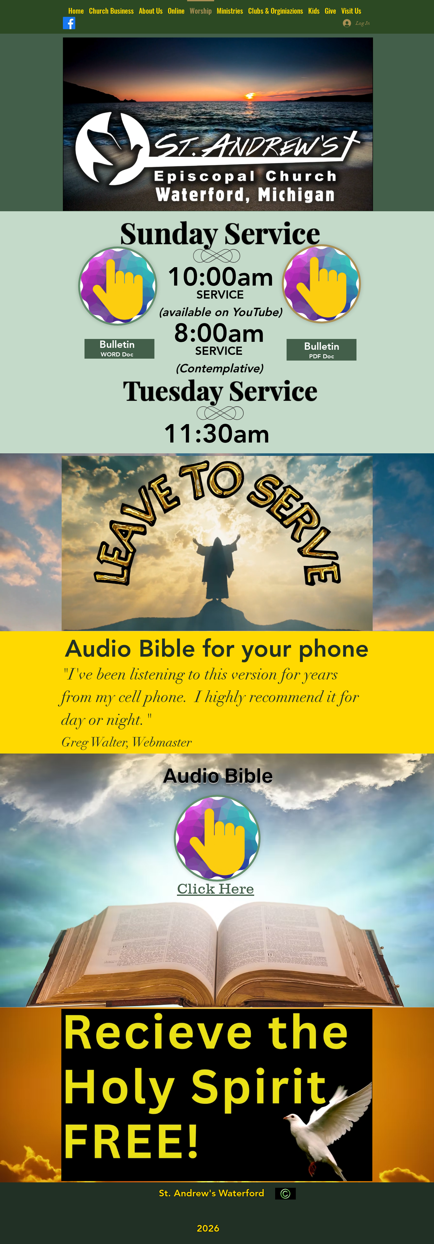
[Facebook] (69, 23)
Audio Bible (218, 776)
